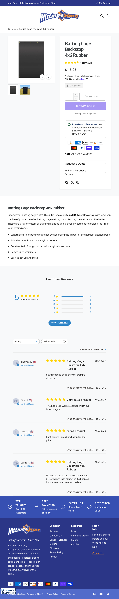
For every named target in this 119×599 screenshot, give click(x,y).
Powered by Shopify (35, 594)
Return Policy (56, 552)
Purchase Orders (80, 535)
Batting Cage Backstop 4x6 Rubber (36, 29)
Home (14, 29)
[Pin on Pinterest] (78, 182)
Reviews (54, 531)
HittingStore (20, 594)
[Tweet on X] (72, 182)
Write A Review (59, 322)
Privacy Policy (52, 594)
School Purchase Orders (58, 541)
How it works (79, 134)
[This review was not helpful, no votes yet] (103, 387)
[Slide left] (42, 76)
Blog (73, 531)
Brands (74, 540)
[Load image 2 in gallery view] (25, 90)
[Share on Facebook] (67, 182)
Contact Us (56, 535)
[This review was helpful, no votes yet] (97, 387)
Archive (75, 544)
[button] (8, 591)
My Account (105, 3)
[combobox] (26, 341)
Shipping (54, 548)
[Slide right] (48, 76)
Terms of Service (68, 594)
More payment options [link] (85, 113)
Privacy (53, 556)
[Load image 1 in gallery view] (13, 90)
